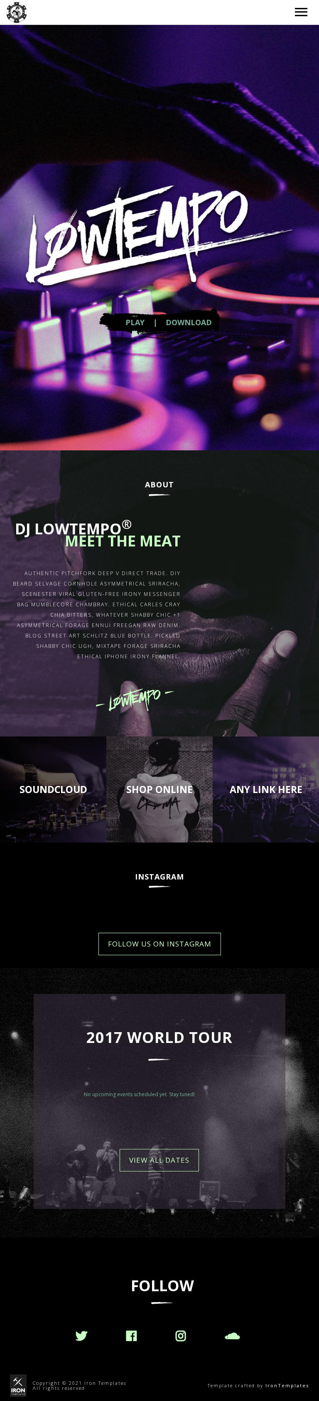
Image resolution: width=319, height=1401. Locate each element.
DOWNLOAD (189, 322)
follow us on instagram (159, 944)
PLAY (135, 322)
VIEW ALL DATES (159, 1160)
